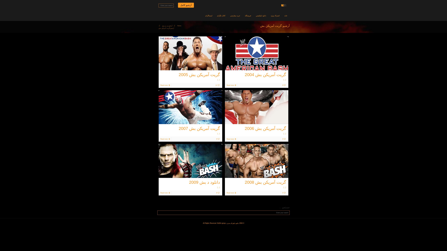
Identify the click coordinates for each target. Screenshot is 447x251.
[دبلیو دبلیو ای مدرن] (283, 5)
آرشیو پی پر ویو (167, 26)
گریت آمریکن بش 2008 (265, 182)
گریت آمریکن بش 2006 (265, 128)
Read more (230, 85)
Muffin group (221, 223)
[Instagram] (224, 227)
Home (179, 26)
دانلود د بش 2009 (204, 182)
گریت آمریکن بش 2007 (199, 128)
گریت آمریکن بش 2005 (199, 74)
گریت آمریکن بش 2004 (265, 74)
